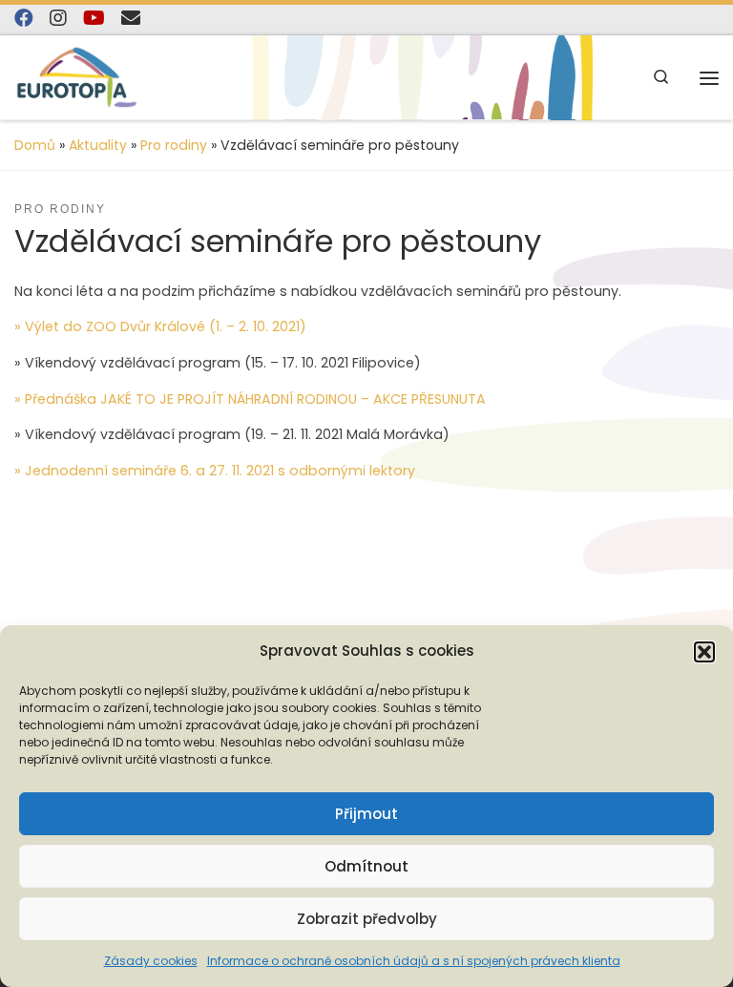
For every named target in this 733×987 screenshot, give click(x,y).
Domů (34, 145)
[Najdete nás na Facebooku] (23, 19)
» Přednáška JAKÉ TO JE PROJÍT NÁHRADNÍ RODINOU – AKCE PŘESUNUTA (250, 399)
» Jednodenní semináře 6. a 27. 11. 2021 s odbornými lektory (214, 470)
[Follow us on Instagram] (58, 19)
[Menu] (709, 77)
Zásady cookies (151, 961)
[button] (704, 652)
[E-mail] (130, 19)
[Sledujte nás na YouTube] (94, 19)
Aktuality (98, 145)
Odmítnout (366, 866)
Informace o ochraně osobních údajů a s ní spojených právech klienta (413, 961)
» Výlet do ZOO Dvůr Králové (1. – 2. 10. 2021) (160, 326)
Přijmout (366, 814)
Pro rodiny (173, 145)
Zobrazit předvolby (367, 919)
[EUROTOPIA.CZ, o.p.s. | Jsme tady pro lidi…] (76, 77)
